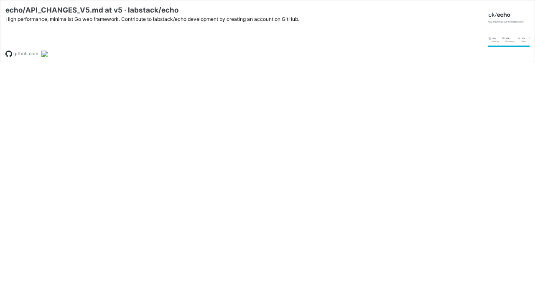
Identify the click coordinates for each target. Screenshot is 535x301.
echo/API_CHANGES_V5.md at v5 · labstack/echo (91, 10)
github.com (25, 53)
